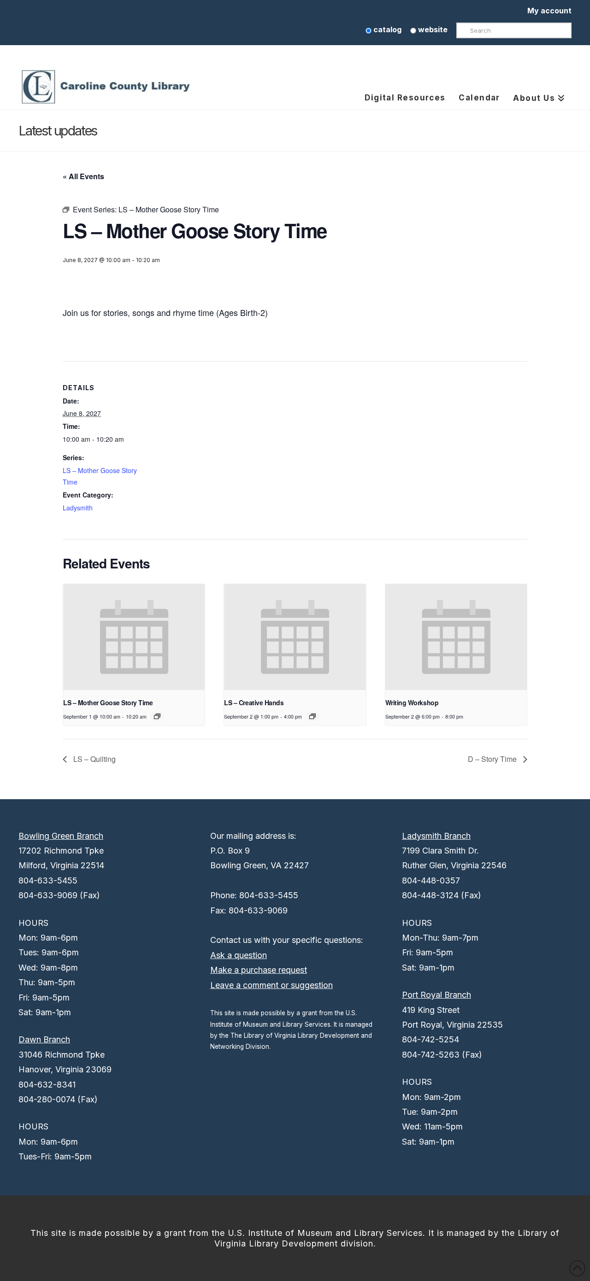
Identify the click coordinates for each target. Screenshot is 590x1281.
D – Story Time (493, 759)
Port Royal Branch (436, 995)
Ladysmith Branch (436, 836)
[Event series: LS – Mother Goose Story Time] (157, 716)
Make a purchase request (258, 970)
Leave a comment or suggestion (271, 985)
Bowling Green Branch (60, 836)
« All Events (83, 176)
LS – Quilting (93, 759)
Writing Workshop (411, 702)
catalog (386, 29)
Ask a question (238, 955)
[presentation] (134, 637)
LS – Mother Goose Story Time (108, 702)
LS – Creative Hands (253, 702)
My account (549, 10)
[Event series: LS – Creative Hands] (312, 716)
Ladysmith (78, 507)
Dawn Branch (44, 1039)
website (432, 29)
